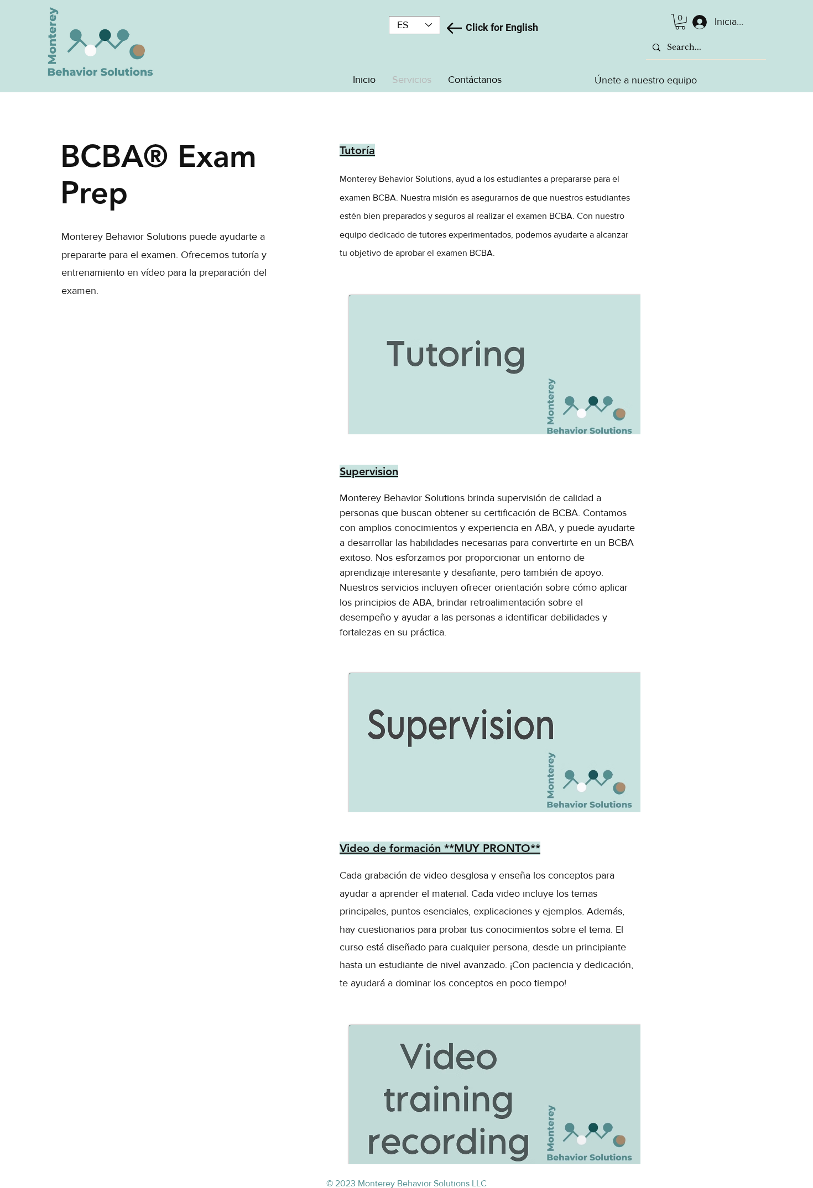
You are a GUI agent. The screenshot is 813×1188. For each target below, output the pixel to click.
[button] (680, 22)
